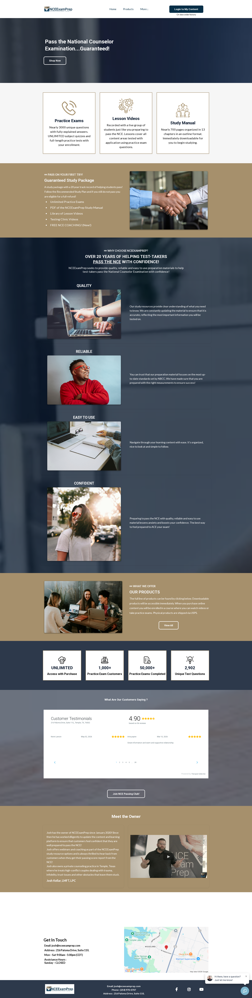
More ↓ (144, 9)
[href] (166, 950)
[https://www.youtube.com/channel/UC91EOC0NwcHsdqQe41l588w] (202, 989)
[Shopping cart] (156, 9)
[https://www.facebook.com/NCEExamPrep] (177, 989)
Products (128, 9)
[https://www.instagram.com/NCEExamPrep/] (190, 989)
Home (112, 9)
